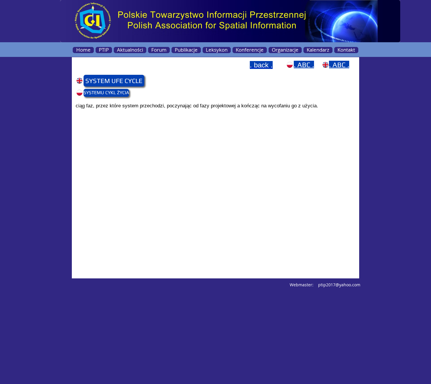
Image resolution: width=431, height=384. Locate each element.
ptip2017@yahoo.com (339, 284)
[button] (95, 81)
